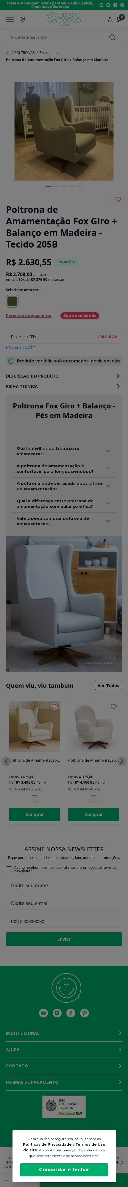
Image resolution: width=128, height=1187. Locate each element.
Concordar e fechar (64, 1169)
